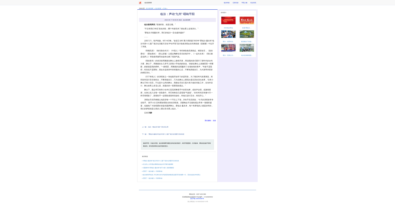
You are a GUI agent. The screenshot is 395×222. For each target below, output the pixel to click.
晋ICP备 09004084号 (197, 198)
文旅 (164, 8)
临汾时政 (227, 3)
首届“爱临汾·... (247, 28)
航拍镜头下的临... (247, 41)
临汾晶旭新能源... (247, 55)
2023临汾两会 (228, 28)
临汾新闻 (158, 8)
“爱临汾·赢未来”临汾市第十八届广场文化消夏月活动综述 (166, 134)
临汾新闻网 (149, 8)
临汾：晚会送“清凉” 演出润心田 (158, 127)
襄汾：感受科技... (228, 41)
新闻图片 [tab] (224, 12)
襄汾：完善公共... (228, 55)
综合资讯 (253, 3)
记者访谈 (235, 3)
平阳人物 (244, 3)
